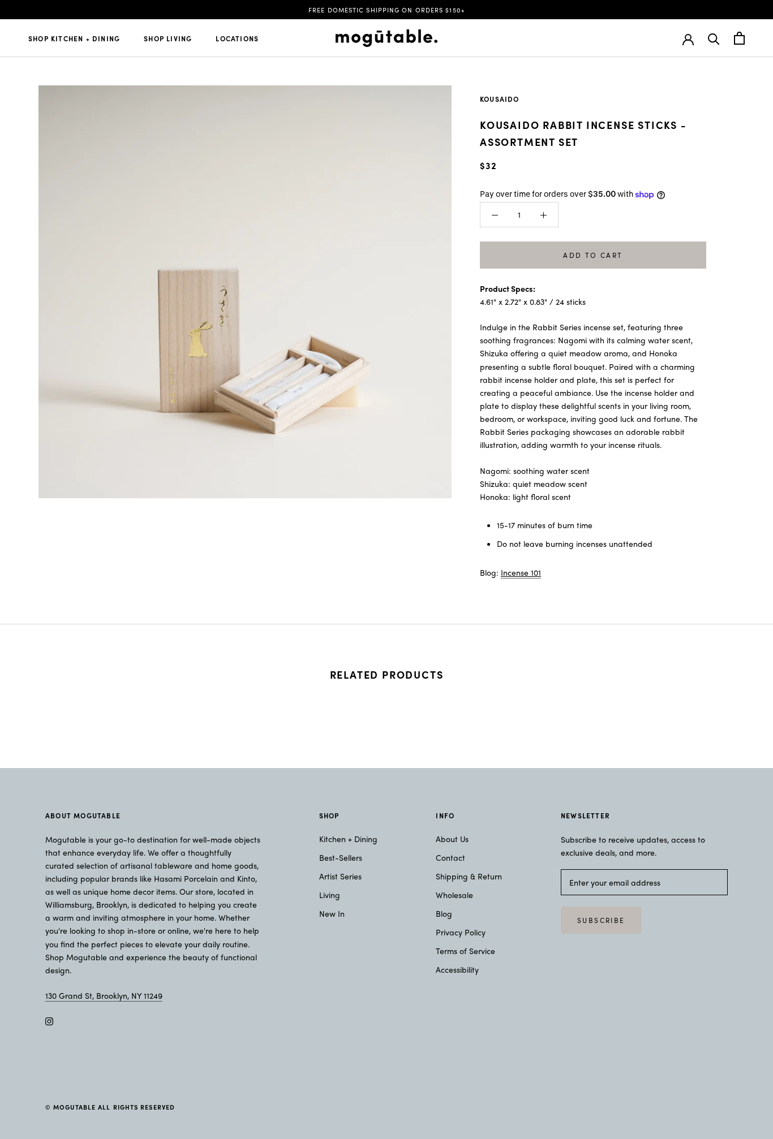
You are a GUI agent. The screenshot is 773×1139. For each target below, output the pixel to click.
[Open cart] (739, 38)
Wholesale (454, 894)
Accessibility (457, 969)
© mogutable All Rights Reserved (110, 1106)
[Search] (714, 38)
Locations (237, 38)
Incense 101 (521, 572)
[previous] (35, 710)
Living (329, 894)
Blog (444, 913)
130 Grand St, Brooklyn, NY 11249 (103, 995)
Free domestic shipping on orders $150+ (386, 9)
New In (332, 913)
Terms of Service (465, 950)
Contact (450, 857)
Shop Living (168, 38)
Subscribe (601, 920)
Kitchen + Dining (348, 838)
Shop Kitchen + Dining (74, 38)
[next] (737, 710)
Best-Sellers (340, 857)
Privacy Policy (461, 932)
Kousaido (499, 99)
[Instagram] (49, 1019)
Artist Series (340, 876)
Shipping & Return (469, 876)
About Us (452, 838)
